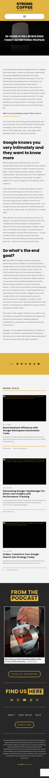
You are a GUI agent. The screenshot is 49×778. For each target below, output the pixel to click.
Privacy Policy (27, 764)
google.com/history (11, 116)
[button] (24, 16)
